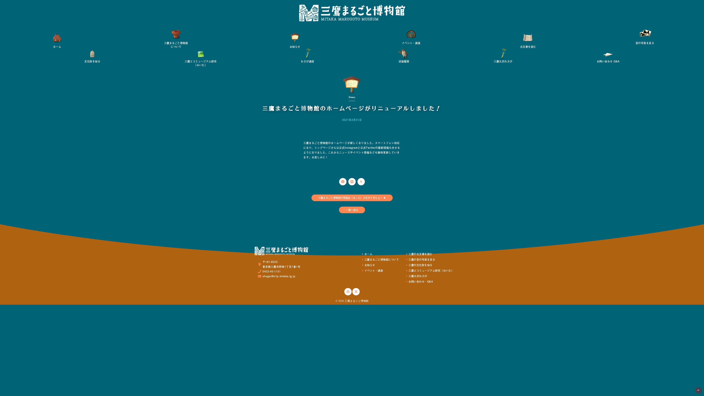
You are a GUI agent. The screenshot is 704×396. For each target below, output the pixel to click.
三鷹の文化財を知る (420, 265)
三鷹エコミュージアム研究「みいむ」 (431, 270)
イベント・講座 (373, 270)
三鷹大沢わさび (417, 276)
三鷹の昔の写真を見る (421, 259)
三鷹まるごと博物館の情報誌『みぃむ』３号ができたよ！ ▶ (352, 198)
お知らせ (369, 265)
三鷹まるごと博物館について (381, 259)
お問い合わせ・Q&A (420, 281)
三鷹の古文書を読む (420, 254)
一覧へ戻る (352, 210)
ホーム (368, 254)
